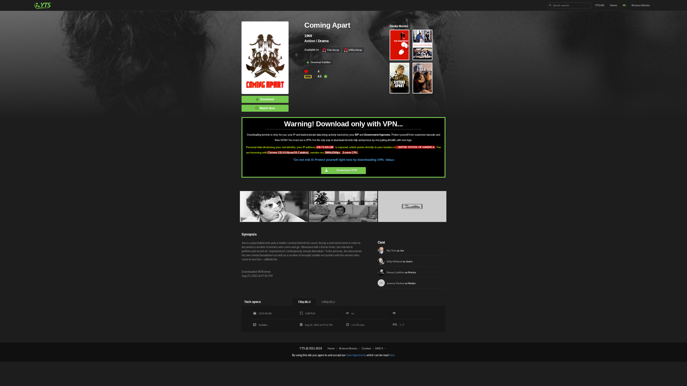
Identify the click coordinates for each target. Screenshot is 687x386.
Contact (366, 348)
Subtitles (263, 324)
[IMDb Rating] (311, 77)
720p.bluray (333, 49)
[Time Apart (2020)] (422, 78)
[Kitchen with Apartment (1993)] (422, 45)
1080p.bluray (355, 49)
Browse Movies (348, 348)
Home (331, 348)
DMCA (379, 348)
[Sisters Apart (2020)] (399, 78)
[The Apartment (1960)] (399, 45)
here (391, 355)
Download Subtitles (321, 62)
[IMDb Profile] (381, 250)
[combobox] (569, 5)
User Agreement (355, 355)
